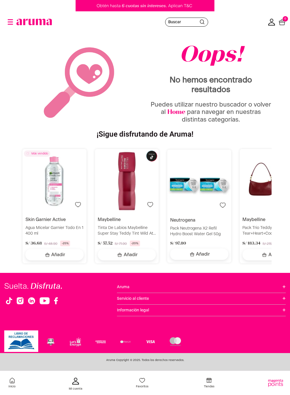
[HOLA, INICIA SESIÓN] (75, 384)
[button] (10, 22)
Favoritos (142, 386)
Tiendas (209, 386)
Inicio (12, 386)
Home (176, 112)
